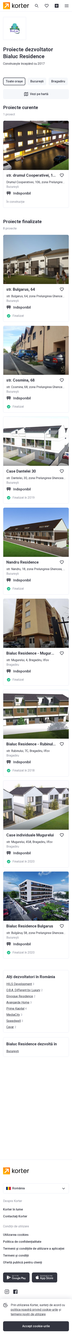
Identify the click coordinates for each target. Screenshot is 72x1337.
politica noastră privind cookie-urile (34, 1309)
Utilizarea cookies (16, 1235)
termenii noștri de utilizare (28, 1314)
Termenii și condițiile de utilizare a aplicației (33, 1248)
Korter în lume (13, 1209)
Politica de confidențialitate (22, 1241)
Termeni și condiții (16, 1255)
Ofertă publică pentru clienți (22, 1262)
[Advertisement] (36, 1104)
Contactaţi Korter (15, 1216)
